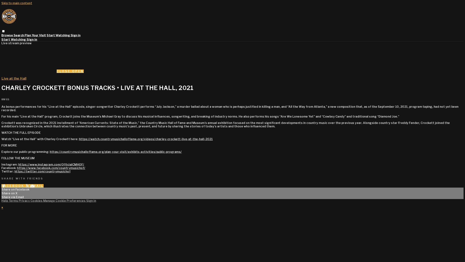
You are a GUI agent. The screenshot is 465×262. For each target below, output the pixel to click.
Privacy (25, 201)
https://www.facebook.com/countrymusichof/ (51, 168)
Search (19, 35)
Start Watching (59, 35)
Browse (7, 35)
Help (5, 201)
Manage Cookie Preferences (64, 201)
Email (37, 186)
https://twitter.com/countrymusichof (43, 171)
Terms (14, 201)
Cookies (37, 201)
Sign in (76, 35)
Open (78, 71)
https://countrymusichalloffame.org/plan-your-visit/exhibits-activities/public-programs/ (116, 152)
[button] (3, 31)
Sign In (32, 39)
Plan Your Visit (35, 35)
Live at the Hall (13, 78)
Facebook (13, 186)
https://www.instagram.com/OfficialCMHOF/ (51, 164)
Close (64, 71)
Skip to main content (16, 3)
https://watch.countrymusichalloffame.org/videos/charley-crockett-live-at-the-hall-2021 (146, 139)
